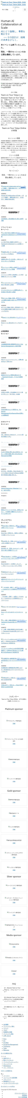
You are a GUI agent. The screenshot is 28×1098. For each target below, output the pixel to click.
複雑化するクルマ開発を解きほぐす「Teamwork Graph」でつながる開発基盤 (12, 377)
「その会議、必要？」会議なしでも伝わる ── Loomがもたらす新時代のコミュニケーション (12, 598)
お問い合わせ (7, 1036)
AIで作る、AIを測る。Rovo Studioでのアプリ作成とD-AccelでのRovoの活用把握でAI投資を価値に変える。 (12, 473)
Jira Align (6, 1042)
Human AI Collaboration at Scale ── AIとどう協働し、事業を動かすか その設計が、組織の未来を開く (12, 197)
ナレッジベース (7, 1064)
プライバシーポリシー (21, 1093)
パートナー (6, 1076)
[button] (5, 9)
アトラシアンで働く (9, 1026)
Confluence (6, 1046)
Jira (4, 1041)
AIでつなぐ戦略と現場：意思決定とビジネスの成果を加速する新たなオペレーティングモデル (12, 309)
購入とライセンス (8, 1060)
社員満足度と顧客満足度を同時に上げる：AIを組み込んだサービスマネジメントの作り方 (12, 669)
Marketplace (7, 1066)
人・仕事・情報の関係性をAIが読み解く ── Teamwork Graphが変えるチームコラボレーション (12, 631)
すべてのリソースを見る (8, 1086)
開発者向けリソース (9, 1081)
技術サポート (7, 1058)
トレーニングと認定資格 (10, 1078)
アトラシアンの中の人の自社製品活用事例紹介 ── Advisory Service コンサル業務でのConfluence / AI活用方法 (12, 650)
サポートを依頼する (6, 1071)
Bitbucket (6, 1050)
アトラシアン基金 (8, 1034)
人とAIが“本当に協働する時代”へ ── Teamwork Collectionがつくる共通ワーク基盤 (12, 244)
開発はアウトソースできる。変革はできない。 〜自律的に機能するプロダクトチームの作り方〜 (12, 511)
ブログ (5, 1030)
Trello (5, 1048)
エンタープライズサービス (10, 1083)
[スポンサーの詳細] (14, 723)
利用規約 (24, 1095)
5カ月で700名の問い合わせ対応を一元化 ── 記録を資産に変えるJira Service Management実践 (12, 454)
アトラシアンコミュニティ (10, 1062)
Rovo (4, 1039)
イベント (5, 1028)
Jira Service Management (10, 1044)
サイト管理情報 (22, 1097)
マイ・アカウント (8, 1068)
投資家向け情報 (7, 1032)
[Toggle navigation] (25, 9)
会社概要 (5, 1024)
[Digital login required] (26, 196)
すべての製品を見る (6, 1053)
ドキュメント (7, 1079)
